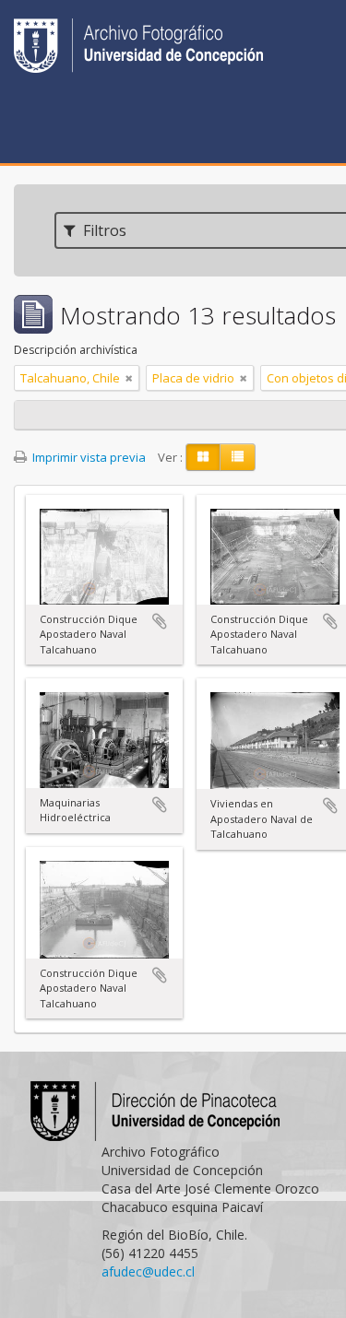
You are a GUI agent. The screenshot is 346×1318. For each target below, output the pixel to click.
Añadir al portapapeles (159, 621)
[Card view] (203, 457)
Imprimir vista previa (88, 457)
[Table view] (238, 457)
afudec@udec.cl (148, 1271)
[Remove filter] (129, 378)
